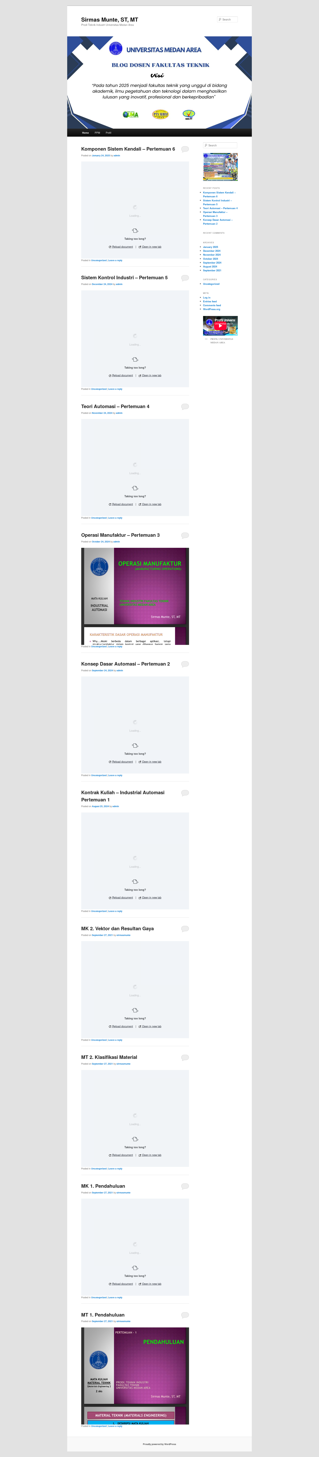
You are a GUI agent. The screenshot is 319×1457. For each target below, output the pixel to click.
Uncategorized (99, 260)
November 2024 (212, 254)
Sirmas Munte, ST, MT (109, 19)
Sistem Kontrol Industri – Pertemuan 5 (124, 277)
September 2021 (212, 270)
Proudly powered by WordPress (159, 1444)
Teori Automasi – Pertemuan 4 (115, 406)
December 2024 (211, 250)
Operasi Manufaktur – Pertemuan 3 (120, 534)
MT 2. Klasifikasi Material (109, 1057)
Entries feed (210, 301)
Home (85, 132)
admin (117, 155)
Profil (108, 132)
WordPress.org (211, 309)
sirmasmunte (123, 935)
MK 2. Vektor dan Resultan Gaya (117, 928)
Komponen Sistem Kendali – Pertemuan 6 (128, 148)
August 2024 (210, 266)
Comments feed (212, 305)
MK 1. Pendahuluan (103, 1185)
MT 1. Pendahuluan (103, 1314)
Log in (206, 297)
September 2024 (212, 262)
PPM (97, 132)
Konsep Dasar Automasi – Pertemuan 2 (125, 663)
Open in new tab (151, 246)
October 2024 (210, 258)
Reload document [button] (122, 246)
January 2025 (210, 247)
